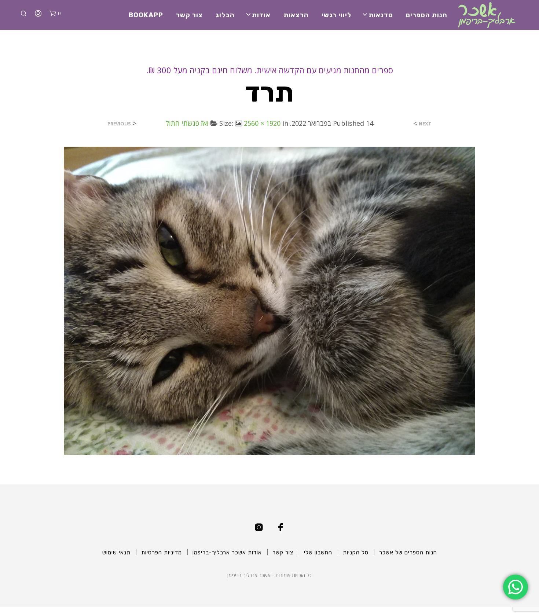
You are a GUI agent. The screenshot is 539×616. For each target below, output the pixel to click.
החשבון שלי (318, 552)
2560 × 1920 (262, 123)
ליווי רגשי (336, 15)
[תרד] (269, 300)
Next (425, 123)
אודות (261, 15)
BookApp (146, 15)
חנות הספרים (426, 15)
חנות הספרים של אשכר (408, 552)
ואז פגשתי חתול (187, 123)
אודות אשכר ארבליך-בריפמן (227, 552)
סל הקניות (355, 552)
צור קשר (189, 15)
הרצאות (296, 15)
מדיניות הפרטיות (161, 552)
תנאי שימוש (116, 552)
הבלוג (225, 15)
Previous (119, 123)
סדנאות (380, 15)
